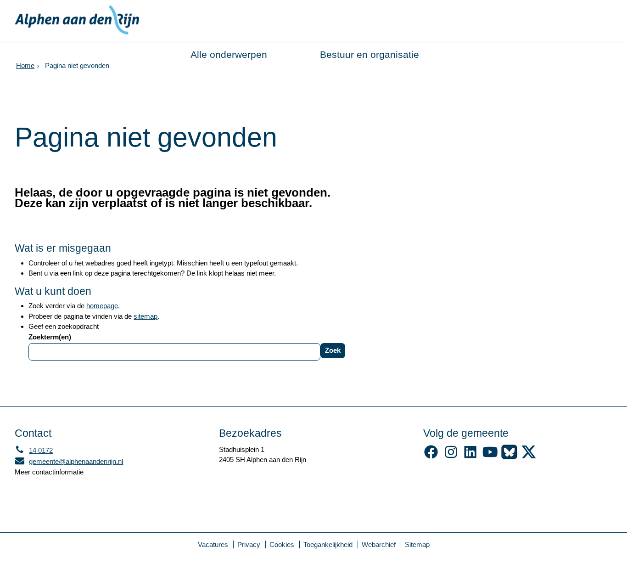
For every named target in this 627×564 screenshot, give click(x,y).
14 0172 (34, 450)
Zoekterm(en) (49, 337)
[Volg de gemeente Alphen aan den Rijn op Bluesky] (509, 457)
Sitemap (417, 544)
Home (25, 65)
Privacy (248, 544)
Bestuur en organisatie (369, 54)
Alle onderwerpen (228, 54)
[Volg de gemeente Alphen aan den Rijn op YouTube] (490, 457)
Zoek (333, 350)
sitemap (145, 316)
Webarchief (379, 544)
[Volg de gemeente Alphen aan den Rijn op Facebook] (431, 457)
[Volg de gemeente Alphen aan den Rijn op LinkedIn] (470, 457)
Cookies (281, 544)
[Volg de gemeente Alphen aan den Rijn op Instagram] (451, 457)
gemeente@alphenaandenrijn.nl (69, 461)
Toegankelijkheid (328, 544)
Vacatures (213, 544)
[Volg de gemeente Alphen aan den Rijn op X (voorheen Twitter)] (529, 457)
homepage (102, 306)
